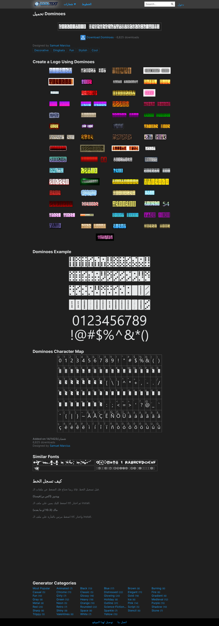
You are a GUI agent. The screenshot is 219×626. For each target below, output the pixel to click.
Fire (156, 592)
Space (86, 610)
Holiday (111, 599)
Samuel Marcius (60, 45)
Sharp (38, 610)
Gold (133, 595)
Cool (95, 50)
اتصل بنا (122, 622)
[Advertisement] (16, 62)
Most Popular (41, 588)
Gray (38, 599)
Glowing (112, 595)
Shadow (159, 606)
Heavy (86, 599)
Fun (71, 50)
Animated (64, 588)
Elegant (135, 592)
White (85, 614)
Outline (111, 603)
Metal (38, 603)
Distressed (113, 592)
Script (133, 606)
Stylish (83, 50)
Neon (61, 603)
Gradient (159, 595)
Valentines (65, 614)
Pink (133, 603)
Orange (87, 603)
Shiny (61, 610)
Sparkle (111, 610)
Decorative (41, 50)
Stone (157, 610)
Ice (132, 599)
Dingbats (59, 50)
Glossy (87, 595)
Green (62, 599)
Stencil (134, 610)
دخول (181, 4)
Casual (39, 592)
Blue (109, 588)
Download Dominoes (100, 37)
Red (38, 606)
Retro (61, 606)
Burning (158, 588)
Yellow (111, 614)
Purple (158, 603)
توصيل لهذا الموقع (102, 622)
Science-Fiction (115, 606)
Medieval (160, 599)
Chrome (63, 592)
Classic (86, 592)
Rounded (88, 606)
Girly (61, 595)
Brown (134, 588)
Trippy (39, 614)
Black (86, 588)
